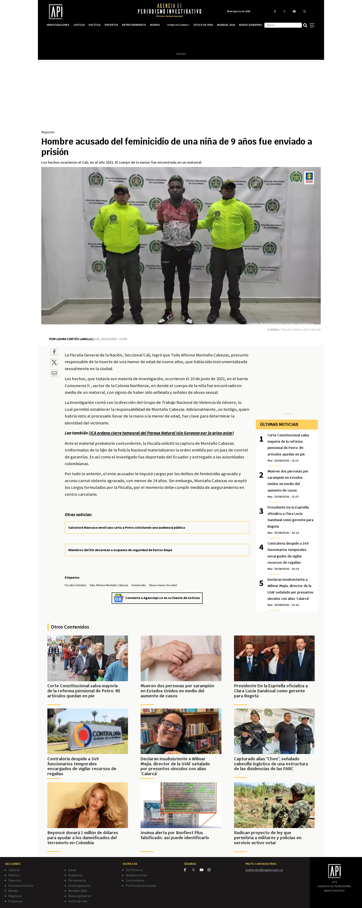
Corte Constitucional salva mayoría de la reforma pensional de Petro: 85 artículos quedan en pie (288, 448)
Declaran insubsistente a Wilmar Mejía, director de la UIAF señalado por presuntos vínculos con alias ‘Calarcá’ (290, 592)
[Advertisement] (181, 98)
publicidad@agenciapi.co (264, 870)
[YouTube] (204, 870)
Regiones (48, 132)
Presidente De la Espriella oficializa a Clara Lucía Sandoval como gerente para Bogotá (290, 520)
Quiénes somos (136, 875)
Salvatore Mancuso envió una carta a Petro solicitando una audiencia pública (126, 527)
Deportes (15, 880)
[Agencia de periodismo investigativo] (88, 12)
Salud (72, 870)
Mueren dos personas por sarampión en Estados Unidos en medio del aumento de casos (288, 484)
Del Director (134, 870)
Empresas (15, 901)
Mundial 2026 (77, 890)
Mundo (13, 890)
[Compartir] (54, 352)
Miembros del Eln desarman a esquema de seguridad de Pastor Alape (120, 550)
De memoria (77, 880)
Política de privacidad (141, 885)
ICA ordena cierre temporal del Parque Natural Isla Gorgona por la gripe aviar (161, 433)
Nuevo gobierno (79, 896)
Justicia (13, 870)
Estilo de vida (77, 901)
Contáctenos (135, 880)
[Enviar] (54, 374)
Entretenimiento (20, 885)
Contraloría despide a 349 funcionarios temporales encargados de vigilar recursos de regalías (288, 556)
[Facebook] (188, 870)
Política (14, 875)
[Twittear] (54, 365)
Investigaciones (79, 885)
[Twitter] (195, 869)
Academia (75, 875)
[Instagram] (211, 870)
